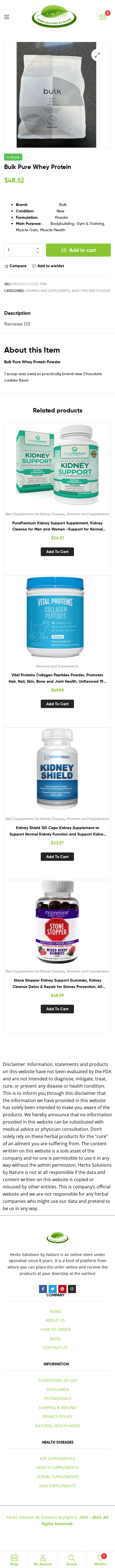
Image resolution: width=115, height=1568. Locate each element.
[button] (97, 55)
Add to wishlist (50, 265)
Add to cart (82, 250)
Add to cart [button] (57, 551)
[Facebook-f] (43, 1289)
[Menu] (6, 16)
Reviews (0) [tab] (17, 324)
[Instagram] (72, 1289)
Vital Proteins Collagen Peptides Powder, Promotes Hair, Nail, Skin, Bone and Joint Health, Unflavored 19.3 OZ (57, 678)
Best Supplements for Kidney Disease (35, 514)
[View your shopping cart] (103, 16)
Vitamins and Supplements (47, 291)
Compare (18, 265)
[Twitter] (53, 1289)
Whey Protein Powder (91, 291)
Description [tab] (17, 313)
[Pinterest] (62, 1289)
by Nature (49, 1254)
